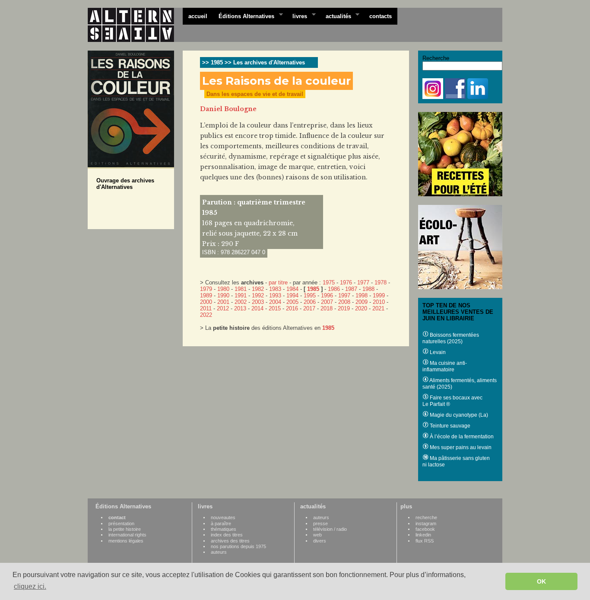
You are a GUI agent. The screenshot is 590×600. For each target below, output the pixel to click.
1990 (223, 295)
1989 (206, 295)
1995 (310, 295)
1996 (327, 295)
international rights (127, 534)
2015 (275, 308)
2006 (310, 302)
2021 (378, 308)
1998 (361, 295)
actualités (335, 15)
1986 (334, 289)
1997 (344, 295)
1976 (346, 282)
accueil (197, 16)
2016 (292, 308)
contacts (380, 16)
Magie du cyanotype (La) (458, 415)
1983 (275, 289)
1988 (368, 289)
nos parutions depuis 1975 (238, 546)
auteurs (219, 552)
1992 (258, 295)
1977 (363, 282)
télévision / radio (330, 529)
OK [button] (541, 581)
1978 (380, 282)
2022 (206, 315)
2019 (344, 308)
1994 (292, 295)
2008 (344, 302)
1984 (292, 289)
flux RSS (425, 540)
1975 (329, 282)
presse (320, 523)
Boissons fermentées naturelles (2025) (450, 338)
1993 (275, 295)
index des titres (227, 534)
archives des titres (230, 540)
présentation (121, 523)
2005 (292, 302)
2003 (258, 302)
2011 (206, 308)
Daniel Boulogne (228, 109)
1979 (206, 289)
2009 (361, 302)
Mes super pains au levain (460, 447)
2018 (326, 308)
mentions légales (125, 540)
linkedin (423, 534)
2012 (223, 308)
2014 (257, 308)
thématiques (223, 529)
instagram (426, 523)
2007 (327, 302)
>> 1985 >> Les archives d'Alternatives (253, 62)
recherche (426, 517)
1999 (379, 295)
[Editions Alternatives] (135, 25)
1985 (313, 289)
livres (297, 15)
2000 (206, 302)
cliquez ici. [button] (30, 586)
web (317, 534)
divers (319, 540)
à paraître (221, 523)
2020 (361, 308)
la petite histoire (124, 529)
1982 (258, 289)
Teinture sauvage (449, 426)
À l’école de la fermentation (461, 437)
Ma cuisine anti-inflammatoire (444, 366)
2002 (241, 302)
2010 (379, 302)
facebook (425, 529)
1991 (241, 295)
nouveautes (223, 517)
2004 (275, 302)
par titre (278, 282)
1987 (351, 289)
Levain (437, 352)
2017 (309, 308)
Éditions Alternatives (243, 15)
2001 (223, 302)
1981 (241, 289)
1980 (223, 289)
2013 (240, 308)
